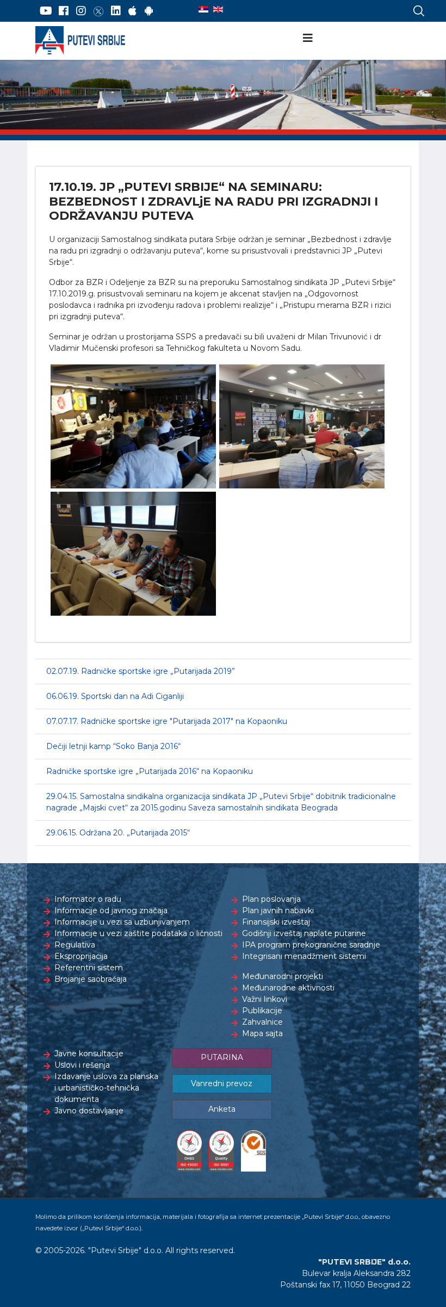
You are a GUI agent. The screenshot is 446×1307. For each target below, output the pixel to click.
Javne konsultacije (88, 1053)
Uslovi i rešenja (82, 1065)
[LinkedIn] (116, 10)
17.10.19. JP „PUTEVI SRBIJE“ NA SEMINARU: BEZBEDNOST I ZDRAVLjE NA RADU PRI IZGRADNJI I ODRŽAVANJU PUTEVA (213, 201)
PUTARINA (222, 1057)
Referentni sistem (88, 967)
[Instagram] (81, 10)
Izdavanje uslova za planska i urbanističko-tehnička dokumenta (106, 1087)
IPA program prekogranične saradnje (311, 945)
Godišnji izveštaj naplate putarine (304, 933)
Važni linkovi (264, 999)
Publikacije (262, 1010)
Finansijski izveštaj (276, 922)
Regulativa (74, 945)
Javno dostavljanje (88, 1111)
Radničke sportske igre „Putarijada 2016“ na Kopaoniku (149, 771)
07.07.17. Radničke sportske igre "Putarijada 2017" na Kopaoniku (166, 721)
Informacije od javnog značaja (111, 910)
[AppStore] (132, 10)
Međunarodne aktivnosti (288, 988)
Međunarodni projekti (282, 976)
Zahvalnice (262, 1022)
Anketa (222, 1109)
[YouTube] (46, 10)
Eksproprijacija (81, 956)
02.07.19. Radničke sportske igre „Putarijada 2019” (140, 671)
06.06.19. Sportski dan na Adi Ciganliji (115, 696)
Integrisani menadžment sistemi (304, 956)
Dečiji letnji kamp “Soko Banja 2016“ (113, 746)
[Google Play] (149, 10)
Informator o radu (87, 899)
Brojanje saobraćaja (90, 979)
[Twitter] (98, 10)
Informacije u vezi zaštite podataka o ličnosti (138, 933)
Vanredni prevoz (221, 1083)
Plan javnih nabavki (278, 910)
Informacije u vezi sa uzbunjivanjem (122, 922)
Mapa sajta (262, 1033)
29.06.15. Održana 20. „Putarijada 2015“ (118, 833)
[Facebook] (64, 10)
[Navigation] (308, 38)
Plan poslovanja (271, 899)
